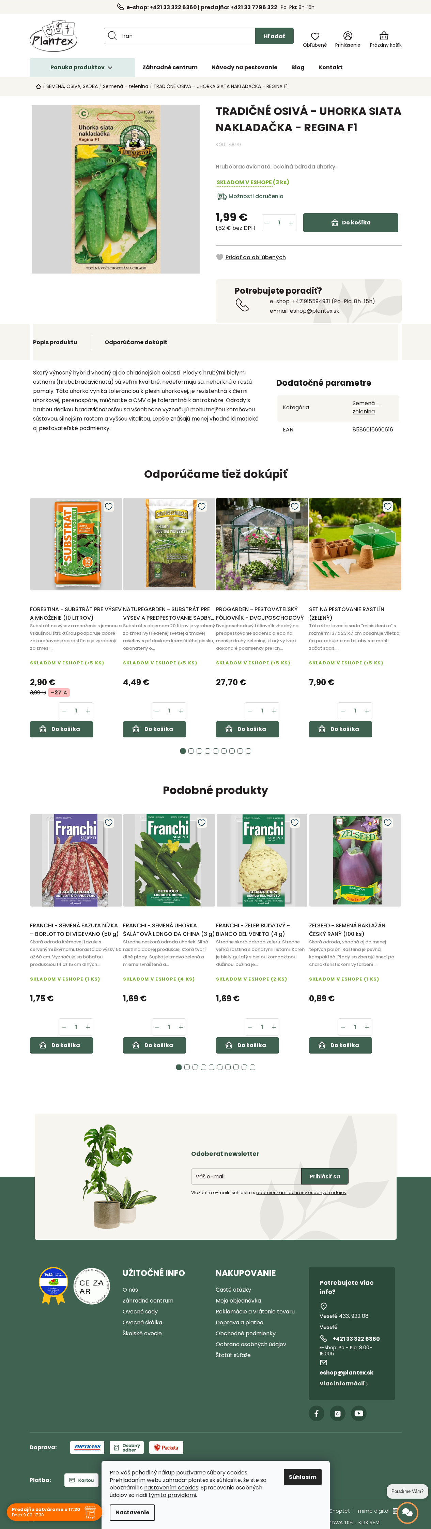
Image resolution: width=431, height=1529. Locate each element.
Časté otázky (233, 1290)
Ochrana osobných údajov (251, 1344)
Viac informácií (342, 1383)
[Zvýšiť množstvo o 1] (291, 223)
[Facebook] (316, 1413)
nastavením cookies (171, 1487)
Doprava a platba (239, 1322)
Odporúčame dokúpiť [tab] (136, 342)
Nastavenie (132, 1512)
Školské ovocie (142, 1333)
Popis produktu (55, 342)
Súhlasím (303, 1477)
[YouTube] (359, 1413)
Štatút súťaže (233, 1355)
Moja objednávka (238, 1301)
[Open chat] (407, 1513)
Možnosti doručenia (256, 196)
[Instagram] (337, 1413)
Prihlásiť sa (325, 1176)
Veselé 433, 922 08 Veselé (344, 1321)
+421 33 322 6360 (356, 1339)
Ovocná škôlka (142, 1322)
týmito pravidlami (172, 1495)
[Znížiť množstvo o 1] (267, 223)
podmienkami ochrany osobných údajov (301, 1192)
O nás (130, 1290)
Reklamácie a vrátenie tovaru (255, 1311)
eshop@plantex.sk (346, 1373)
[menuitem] (170, 67)
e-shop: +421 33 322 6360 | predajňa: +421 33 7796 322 (201, 7)
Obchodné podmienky (246, 1333)
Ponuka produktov (77, 67)
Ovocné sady (140, 1311)
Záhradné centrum (148, 1301)
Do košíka (356, 222)
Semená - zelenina (366, 407)
